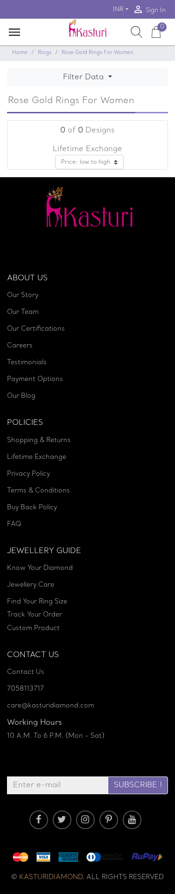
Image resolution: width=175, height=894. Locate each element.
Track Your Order (34, 615)
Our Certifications (36, 329)
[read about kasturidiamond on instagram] (85, 820)
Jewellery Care (30, 585)
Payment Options (35, 379)
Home (20, 53)
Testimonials (27, 363)
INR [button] (118, 9)
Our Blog (21, 396)
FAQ (14, 524)
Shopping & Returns (39, 440)
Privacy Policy (28, 474)
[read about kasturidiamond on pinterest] (108, 820)
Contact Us (25, 672)
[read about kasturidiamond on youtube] (132, 820)
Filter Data (84, 77)
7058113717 (25, 689)
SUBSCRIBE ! (138, 785)
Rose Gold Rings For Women (97, 53)
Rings (44, 53)
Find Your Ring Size (37, 602)
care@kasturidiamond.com (50, 706)
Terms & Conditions (38, 491)
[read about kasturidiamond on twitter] (62, 820)
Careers (20, 346)
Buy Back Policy (32, 508)
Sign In (149, 9)
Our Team (23, 312)
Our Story (22, 295)
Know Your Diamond (40, 568)
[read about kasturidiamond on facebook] (38, 820)
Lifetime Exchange (36, 457)
